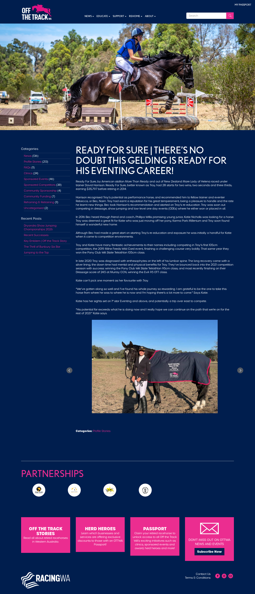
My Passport (243, 4)
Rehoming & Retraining (39, 202)
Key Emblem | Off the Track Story (45, 241)
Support (119, 16)
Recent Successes (36, 235)
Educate (102, 16)
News (88, 16)
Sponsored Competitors (39, 185)
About (149, 16)
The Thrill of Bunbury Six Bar (42, 246)
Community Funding (37, 196)
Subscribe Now (209, 552)
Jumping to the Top (36, 252)
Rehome (134, 16)
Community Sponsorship (40, 190)
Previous (69, 370)
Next (240, 370)
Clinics (28, 173)
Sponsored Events (36, 179)
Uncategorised (34, 208)
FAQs (27, 167)
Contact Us (203, 574)
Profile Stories (32, 161)
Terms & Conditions (198, 577)
